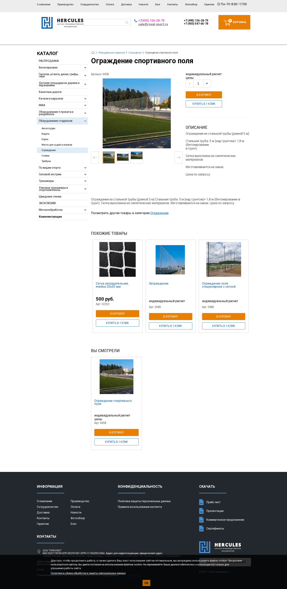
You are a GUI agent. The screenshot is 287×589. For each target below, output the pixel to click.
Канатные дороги (50, 91)
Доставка (126, 4)
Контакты (172, 4)
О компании (43, 4)
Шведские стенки (50, 196)
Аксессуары (48, 128)
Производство (65, 4)
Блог (157, 4)
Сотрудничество (89, 4)
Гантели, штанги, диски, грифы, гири (58, 75)
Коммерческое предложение (225, 519)
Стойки (45, 155)
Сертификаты (215, 528)
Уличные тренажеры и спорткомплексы (53, 188)
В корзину (204, 94)
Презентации (215, 510)
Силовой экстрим (50, 174)
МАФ (42, 105)
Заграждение (158, 283)
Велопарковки (48, 67)
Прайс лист (213, 502)
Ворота (45, 134)
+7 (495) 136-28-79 (196, 20)
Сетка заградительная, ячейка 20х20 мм (112, 285)
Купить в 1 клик (204, 103)
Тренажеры (46, 180)
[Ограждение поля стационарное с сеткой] (224, 259)
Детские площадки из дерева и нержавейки (59, 84)
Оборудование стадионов (55, 120)
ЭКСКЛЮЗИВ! (47, 203)
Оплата (110, 4)
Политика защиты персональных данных (144, 501)
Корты (45, 139)
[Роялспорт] (62, 27)
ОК (146, 583)
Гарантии (209, 4)
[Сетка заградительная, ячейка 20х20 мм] (117, 259)
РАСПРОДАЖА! (49, 60)
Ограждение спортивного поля (113, 402)
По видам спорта (50, 167)
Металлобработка (50, 209)
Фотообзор (191, 4)
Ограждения (49, 150)
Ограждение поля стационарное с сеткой (218, 285)
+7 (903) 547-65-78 (196, 23)
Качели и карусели (51, 98)
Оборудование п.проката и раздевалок (56, 113)
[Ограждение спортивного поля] (137, 113)
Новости (143, 4)
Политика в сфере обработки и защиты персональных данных (88, 573)
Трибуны (46, 161)
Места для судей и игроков (57, 144)
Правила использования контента (140, 506)
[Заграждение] (170, 259)
